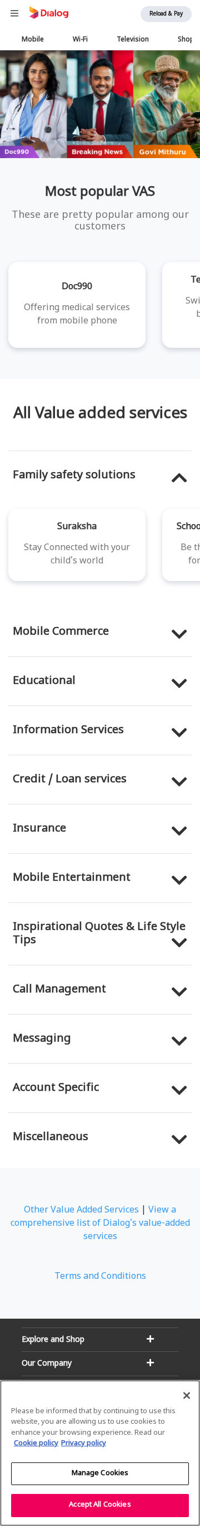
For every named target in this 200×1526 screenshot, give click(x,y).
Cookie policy (36, 1443)
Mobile (33, 40)
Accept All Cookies (100, 1505)
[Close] (186, 1395)
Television (133, 40)
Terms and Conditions (100, 1276)
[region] (100, 1453)
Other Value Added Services (81, 1210)
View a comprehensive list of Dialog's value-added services (100, 1223)
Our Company (47, 1363)
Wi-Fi (80, 40)
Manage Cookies (100, 1473)
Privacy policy (83, 1443)
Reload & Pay (166, 14)
